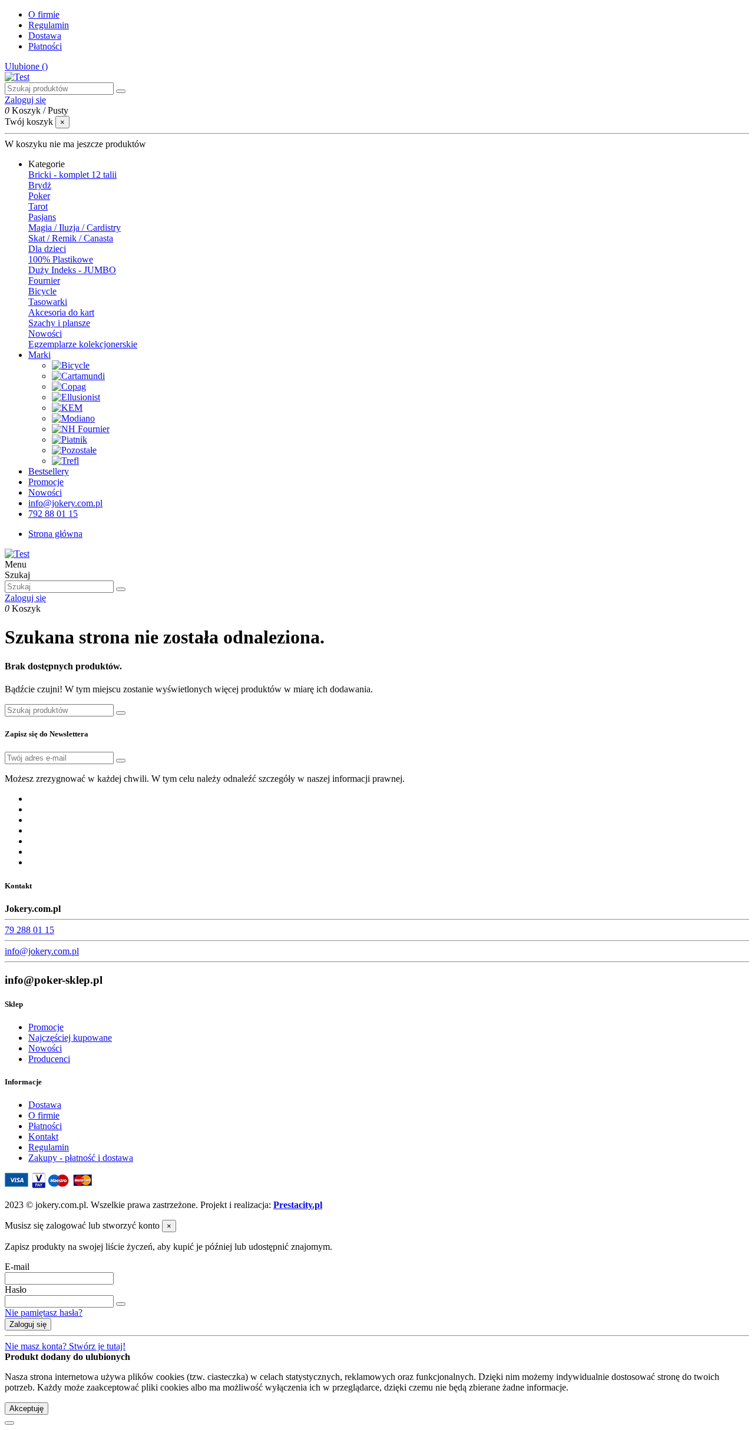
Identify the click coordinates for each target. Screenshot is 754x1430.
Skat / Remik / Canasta (70, 238)
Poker (39, 196)
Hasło (16, 1290)
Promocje (46, 1027)
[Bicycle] (71, 365)
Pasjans (42, 217)
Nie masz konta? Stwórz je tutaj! (65, 1346)
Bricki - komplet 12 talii (72, 175)
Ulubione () (26, 66)
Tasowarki (47, 302)
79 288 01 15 (29, 930)
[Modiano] (73, 418)
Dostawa (44, 36)
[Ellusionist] (76, 397)
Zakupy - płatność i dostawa (80, 1158)
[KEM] (67, 408)
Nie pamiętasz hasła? (43, 1313)
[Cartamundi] (78, 376)
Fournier (44, 281)
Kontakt (43, 1137)
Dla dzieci (47, 249)
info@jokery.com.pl (42, 951)
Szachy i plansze (59, 323)
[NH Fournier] (81, 429)
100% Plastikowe (60, 259)
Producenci (49, 1059)
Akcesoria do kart (61, 312)
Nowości (45, 334)
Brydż (39, 185)
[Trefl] (65, 461)
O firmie (43, 14)
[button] (46, 164)
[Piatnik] (69, 439)
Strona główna (55, 534)
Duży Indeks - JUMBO (72, 270)
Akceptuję (26, 1408)
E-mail (17, 1267)
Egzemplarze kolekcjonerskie (82, 344)
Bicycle (42, 291)
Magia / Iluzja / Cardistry (74, 228)
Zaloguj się (28, 1324)
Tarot (38, 206)
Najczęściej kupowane (70, 1038)
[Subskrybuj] (120, 760)
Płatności (45, 46)
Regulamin (48, 25)
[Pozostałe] (74, 450)
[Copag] (69, 386)
